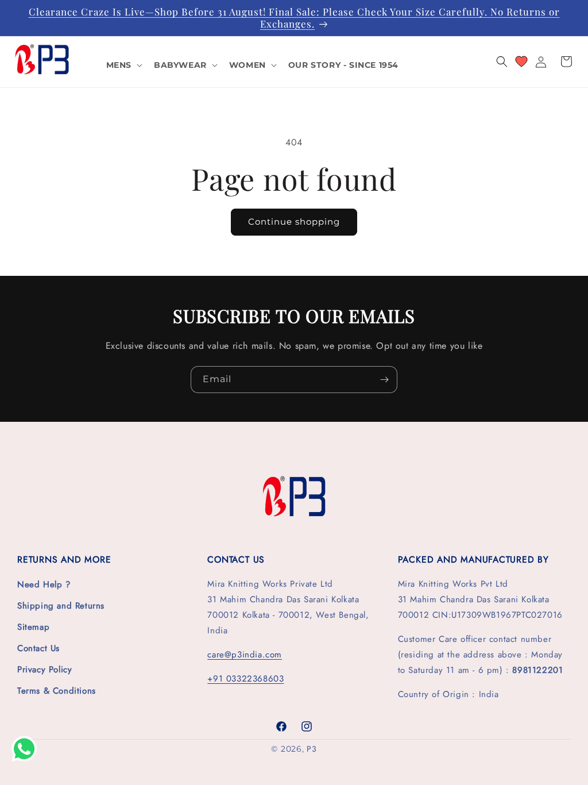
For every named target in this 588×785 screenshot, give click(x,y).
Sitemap (33, 627)
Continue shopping (294, 221)
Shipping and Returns (61, 605)
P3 (311, 749)
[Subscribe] (384, 379)
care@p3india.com (244, 654)
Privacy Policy (44, 669)
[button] (123, 65)
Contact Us (38, 648)
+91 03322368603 (245, 678)
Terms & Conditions (56, 690)
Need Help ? (44, 584)
